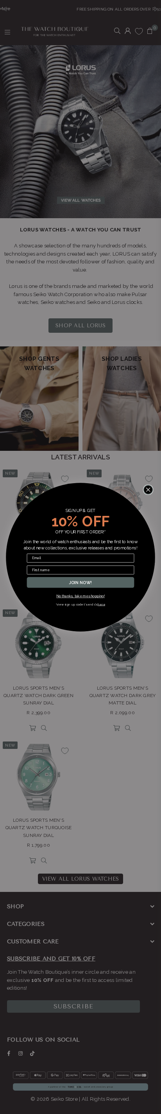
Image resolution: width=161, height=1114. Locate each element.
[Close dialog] (148, 489)
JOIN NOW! (80, 582)
